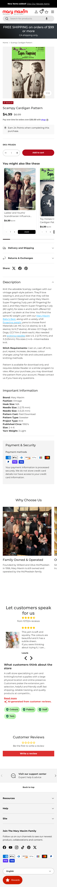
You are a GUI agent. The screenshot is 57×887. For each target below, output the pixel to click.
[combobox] (28, 18)
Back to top (28, 787)
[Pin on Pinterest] (26, 268)
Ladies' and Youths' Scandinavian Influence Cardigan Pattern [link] (17, 215)
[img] (28, 617)
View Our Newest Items (38, 4)
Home (5, 42)
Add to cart (38, 152)
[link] (20, 189)
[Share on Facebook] (20, 268)
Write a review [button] (28, 753)
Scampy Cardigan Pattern (21, 42)
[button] (46, 18)
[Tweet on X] (14, 268)
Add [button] (26, 232)
